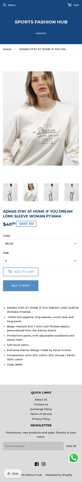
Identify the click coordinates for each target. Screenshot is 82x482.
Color (7, 236)
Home (7, 49)
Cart (76, 5)
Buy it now (21, 285)
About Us (41, 399)
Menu (12, 5)
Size (6, 253)
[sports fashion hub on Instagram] (44, 464)
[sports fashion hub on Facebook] (37, 464)
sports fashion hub (41, 22)
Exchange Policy (41, 409)
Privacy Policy (41, 418)
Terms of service (41, 413)
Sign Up (71, 446)
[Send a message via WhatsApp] (73, 458)
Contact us (41, 404)
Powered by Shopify (59, 474)
